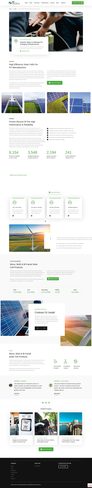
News (57, 2)
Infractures (15, 438)
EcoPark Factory (45, 2)
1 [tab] (45, 221)
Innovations (45, 438)
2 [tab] (46, 221)
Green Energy (22, 39)
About (30, 2)
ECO (62, 438)
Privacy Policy (37, 466)
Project (15, 8)
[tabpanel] (18, 208)
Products (52, 2)
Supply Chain (28, 39)
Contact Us (63, 2)
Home (26, 2)
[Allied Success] (14, 3)
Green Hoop (36, 2)
